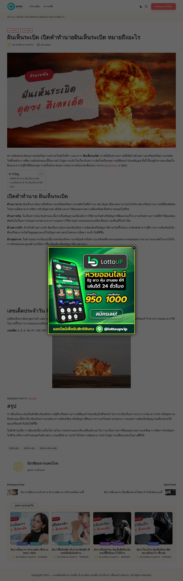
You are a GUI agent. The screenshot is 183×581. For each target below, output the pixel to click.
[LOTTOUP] (91, 290)
